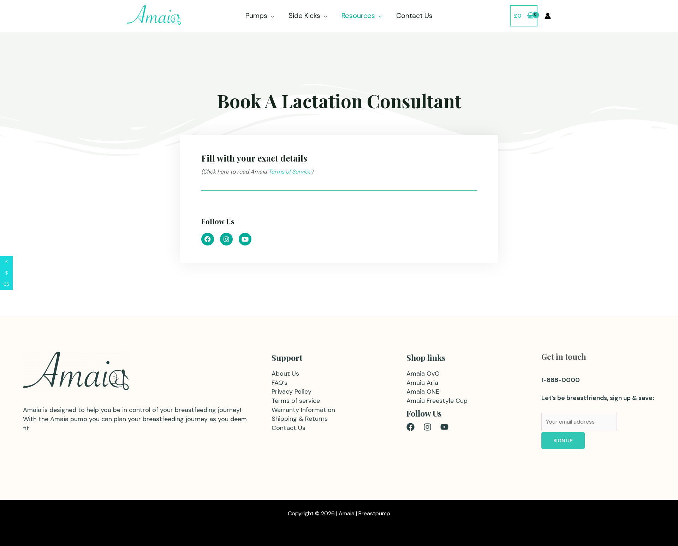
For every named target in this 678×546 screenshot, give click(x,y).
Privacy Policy (291, 391)
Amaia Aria (422, 382)
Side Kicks (304, 15)
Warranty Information (303, 410)
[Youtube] (444, 427)
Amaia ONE (422, 391)
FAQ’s (279, 382)
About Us (285, 373)
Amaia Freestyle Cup (437, 400)
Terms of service (296, 400)
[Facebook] (410, 427)
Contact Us (414, 15)
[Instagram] (427, 427)
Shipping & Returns (300, 418)
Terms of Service (289, 171)
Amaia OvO (423, 373)
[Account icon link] (548, 16)
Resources (358, 15)
